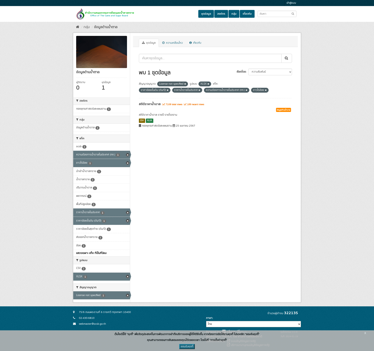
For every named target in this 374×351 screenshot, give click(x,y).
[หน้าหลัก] (77, 27)
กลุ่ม (233, 14)
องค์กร (221, 14)
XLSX (149, 120)
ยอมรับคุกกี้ (187, 346)
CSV (142, 120)
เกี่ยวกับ (247, 14)
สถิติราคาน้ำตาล (150, 104)
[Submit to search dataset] (293, 13)
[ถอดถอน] (185, 84)
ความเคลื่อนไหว (174, 43)
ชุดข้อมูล (206, 14)
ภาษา (209, 318)
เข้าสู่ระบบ (291, 3)
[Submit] (286, 58)
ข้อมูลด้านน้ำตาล (105, 27)
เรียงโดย (241, 72)
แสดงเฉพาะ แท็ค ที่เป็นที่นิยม (91, 253)
